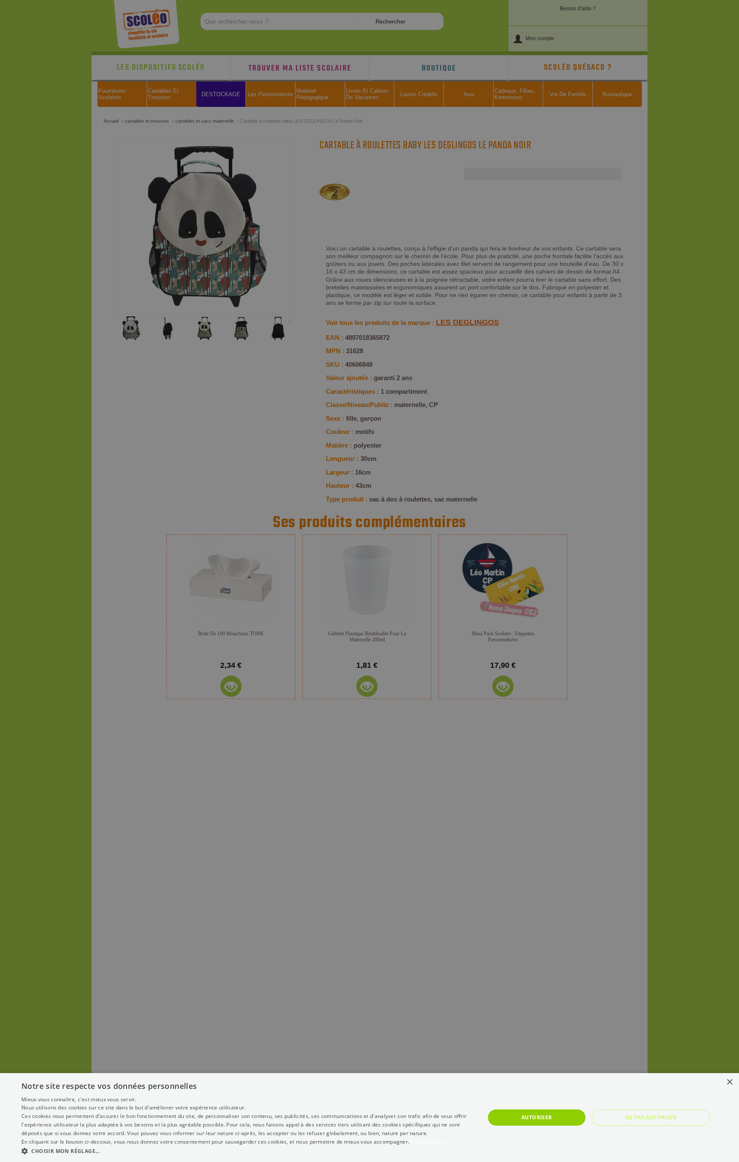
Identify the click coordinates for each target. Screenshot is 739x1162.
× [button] (729, 1082)
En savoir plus (428, 1141)
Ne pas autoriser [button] (651, 1117)
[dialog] (369, 1117)
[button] (246, 1151)
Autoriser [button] (536, 1117)
